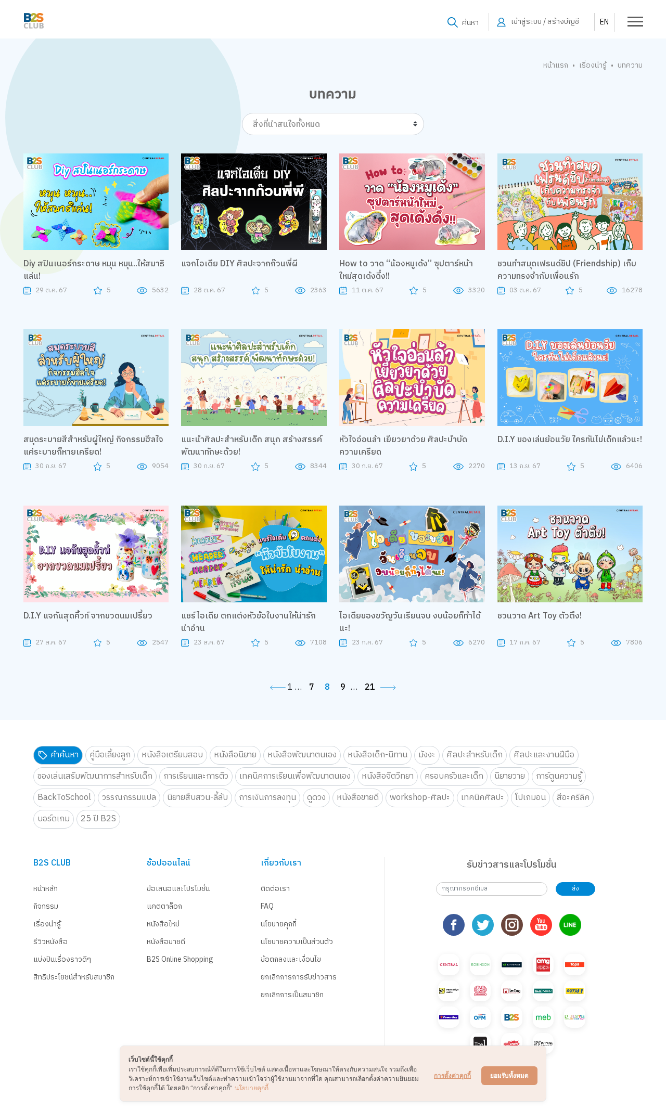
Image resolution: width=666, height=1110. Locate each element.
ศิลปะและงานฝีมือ (544, 755)
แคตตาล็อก (164, 906)
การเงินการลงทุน (267, 798)
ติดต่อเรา (275, 889)
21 (370, 687)
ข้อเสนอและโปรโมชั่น (178, 889)
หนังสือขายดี (358, 798)
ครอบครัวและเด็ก (454, 776)
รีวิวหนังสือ (50, 942)
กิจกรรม (45, 906)
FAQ (267, 906)
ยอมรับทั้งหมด (509, 1075)
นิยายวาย (509, 776)
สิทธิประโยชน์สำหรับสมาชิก (73, 977)
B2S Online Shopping (180, 959)
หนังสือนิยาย (235, 755)
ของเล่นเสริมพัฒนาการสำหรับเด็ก (94, 776)
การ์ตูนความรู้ (559, 776)
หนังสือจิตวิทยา (388, 776)
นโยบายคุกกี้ (279, 924)
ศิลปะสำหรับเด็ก (474, 755)
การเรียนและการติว (195, 776)
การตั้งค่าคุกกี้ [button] (452, 1075)
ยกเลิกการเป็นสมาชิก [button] (292, 995)
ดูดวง (316, 798)
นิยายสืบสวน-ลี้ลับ (197, 798)
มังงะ (427, 755)
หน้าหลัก (45, 889)
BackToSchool (64, 798)
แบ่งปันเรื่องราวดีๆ (62, 959)
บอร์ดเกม (53, 819)
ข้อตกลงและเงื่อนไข (291, 959)
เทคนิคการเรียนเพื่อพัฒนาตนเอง (295, 776)
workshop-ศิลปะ (420, 798)
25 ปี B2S (98, 819)
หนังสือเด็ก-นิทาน (377, 755)
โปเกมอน (530, 798)
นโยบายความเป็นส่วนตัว (297, 942)
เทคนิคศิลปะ (482, 798)
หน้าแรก (555, 65)
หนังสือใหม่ (163, 924)
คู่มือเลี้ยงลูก (110, 755)
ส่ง (575, 889)
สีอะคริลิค (573, 798)
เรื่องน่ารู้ (593, 65)
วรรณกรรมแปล (129, 798)
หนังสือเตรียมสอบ (172, 755)
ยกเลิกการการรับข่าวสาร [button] (299, 977)
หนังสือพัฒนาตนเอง (302, 755)
